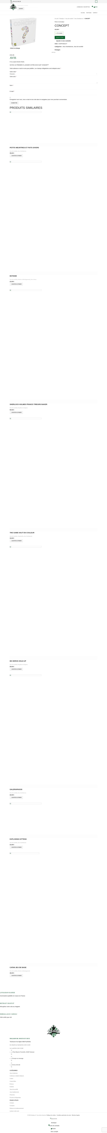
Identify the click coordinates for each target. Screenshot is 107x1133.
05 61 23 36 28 (16, 1064)
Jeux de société (14, 1089)
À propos (12, 1105)
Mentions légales (76, 1115)
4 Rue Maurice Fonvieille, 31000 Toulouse (23, 1052)
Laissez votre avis (14, 1111)
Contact (12, 1103)
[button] (16, 797)
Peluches (12, 1094)
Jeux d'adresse (14, 1073)
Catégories (14, 1070)
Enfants (12, 1086)
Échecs (12, 1084)
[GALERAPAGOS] (25, 729)
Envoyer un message (17, 1058)
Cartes (11, 1078)
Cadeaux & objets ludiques (17, 1075)
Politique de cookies (51, 1115)
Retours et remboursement (17, 1108)
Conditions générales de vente (64, 1115)
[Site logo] (13, 7)
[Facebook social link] (96, 1)
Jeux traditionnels (14, 1092)
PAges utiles (14, 1100)
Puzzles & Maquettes (15, 1097)
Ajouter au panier (60, 37)
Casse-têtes (13, 1081)
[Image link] (53, 1031)
